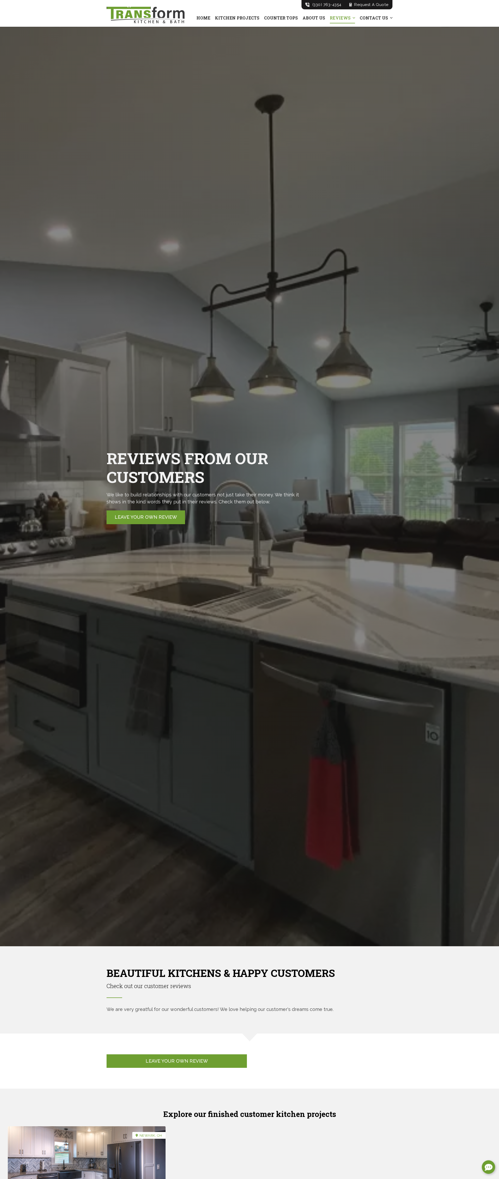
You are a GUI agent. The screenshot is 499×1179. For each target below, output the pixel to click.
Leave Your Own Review (146, 517)
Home (203, 18)
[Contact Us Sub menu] (391, 18)
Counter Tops (281, 18)
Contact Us (374, 18)
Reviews (340, 18)
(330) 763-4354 (327, 4)
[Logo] (146, 15)
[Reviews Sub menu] (354, 18)
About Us (314, 18)
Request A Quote (371, 4)
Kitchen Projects (237, 18)
